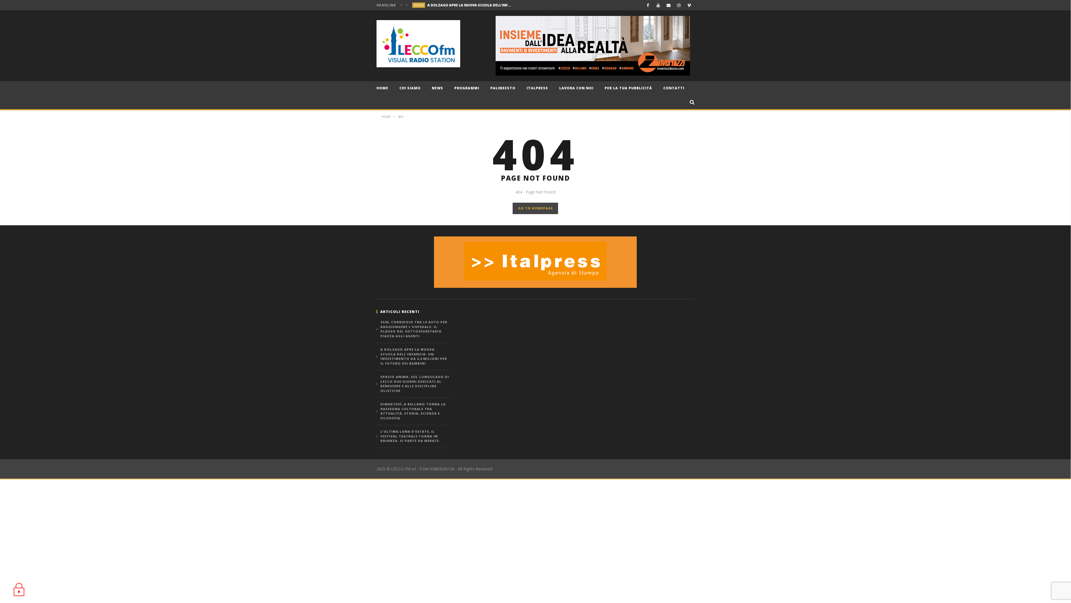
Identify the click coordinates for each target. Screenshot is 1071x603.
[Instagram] (679, 5)
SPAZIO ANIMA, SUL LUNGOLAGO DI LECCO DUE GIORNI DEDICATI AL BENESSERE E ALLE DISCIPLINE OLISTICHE (469, 5)
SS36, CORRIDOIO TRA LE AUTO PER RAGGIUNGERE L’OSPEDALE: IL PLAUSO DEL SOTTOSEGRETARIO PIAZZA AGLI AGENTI (413, 329)
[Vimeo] (689, 5)
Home (382, 88)
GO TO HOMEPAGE (535, 208)
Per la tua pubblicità (628, 88)
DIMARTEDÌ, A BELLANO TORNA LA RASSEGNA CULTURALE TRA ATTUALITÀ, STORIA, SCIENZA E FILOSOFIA (413, 411)
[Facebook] (648, 5)
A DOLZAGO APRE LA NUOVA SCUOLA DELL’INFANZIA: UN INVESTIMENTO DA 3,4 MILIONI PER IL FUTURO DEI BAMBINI (413, 356)
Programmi (466, 88)
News (437, 88)
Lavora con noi (576, 88)
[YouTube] (658, 5)
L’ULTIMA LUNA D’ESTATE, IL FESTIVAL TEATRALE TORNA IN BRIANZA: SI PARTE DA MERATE (409, 436)
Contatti (673, 88)
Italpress (537, 88)
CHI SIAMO (410, 88)
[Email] (669, 5)
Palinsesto (502, 88)
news (419, 5)
